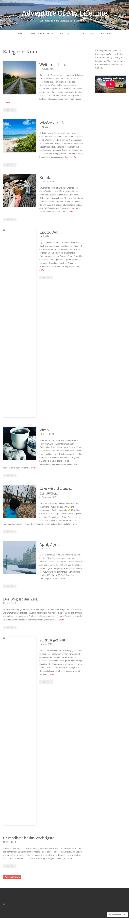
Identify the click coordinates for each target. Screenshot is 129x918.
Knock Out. (49, 232)
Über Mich (106, 34)
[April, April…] (11, 586)
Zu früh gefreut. (52, 640)
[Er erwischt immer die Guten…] (11, 532)
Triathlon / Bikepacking (41, 34)
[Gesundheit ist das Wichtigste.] (11, 866)
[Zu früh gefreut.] (48, 682)
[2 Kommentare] (8, 165)
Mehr (7, 102)
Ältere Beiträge (12, 877)
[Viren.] (11, 475)
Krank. (45, 177)
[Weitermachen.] (11, 110)
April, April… (50, 544)
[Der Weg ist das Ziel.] (11, 627)
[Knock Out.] (48, 278)
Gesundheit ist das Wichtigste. (29, 838)
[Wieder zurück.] (11, 165)
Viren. (44, 430)
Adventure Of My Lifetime (64, 13)
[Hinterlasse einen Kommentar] (8, 110)
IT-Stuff (79, 34)
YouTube (65, 34)
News (20, 34)
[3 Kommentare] (44, 682)
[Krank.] (11, 219)
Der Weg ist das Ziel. (20, 599)
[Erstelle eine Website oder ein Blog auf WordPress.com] (4, 904)
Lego (92, 34)
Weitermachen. (52, 64)
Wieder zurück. (52, 123)
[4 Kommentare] (8, 532)
